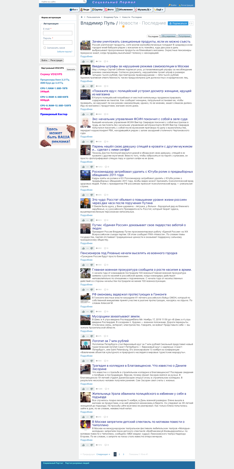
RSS (123, 26)
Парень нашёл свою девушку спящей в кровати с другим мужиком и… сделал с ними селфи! (142, 148)
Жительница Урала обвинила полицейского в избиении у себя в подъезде (139, 395)
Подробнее (86, 56)
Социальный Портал (114, 2)
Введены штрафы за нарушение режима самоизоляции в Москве (140, 66)
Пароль (47, 38)
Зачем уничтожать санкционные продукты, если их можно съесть (141, 41)
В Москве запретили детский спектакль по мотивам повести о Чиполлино (138, 423)
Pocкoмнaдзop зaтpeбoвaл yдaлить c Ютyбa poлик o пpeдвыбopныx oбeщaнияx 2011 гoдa (142, 173)
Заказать (71, 69)
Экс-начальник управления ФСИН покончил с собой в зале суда (140, 119)
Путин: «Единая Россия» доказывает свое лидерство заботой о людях (139, 226)
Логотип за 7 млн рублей (110, 341)
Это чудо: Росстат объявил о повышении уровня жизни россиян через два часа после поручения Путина (139, 201)
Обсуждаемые (168, 36)
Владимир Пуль (98, 23)
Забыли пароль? (64, 51)
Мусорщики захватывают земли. (116, 316)
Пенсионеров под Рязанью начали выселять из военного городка (128, 253)
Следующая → (103, 454)
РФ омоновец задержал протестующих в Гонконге (129, 294)
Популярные (184, 36)
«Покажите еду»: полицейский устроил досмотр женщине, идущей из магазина (141, 92)
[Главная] (81, 17)
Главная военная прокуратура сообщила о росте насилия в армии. (142, 269)
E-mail (46, 28)
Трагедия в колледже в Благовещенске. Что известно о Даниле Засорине (139, 367)
